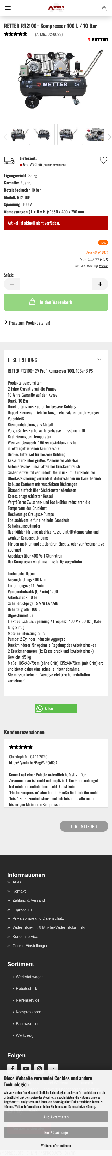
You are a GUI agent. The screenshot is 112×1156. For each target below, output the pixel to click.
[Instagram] (39, 1069)
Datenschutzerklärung (81, 1106)
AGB (17, 882)
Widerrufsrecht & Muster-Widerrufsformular (49, 927)
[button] (12, 284)
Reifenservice (27, 1000)
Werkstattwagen (29, 976)
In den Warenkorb (56, 302)
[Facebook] (12, 1069)
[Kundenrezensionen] (15, 35)
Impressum (22, 909)
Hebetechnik (26, 988)
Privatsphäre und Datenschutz (38, 918)
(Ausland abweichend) (54, 165)
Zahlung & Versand (29, 900)
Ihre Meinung (84, 826)
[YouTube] (26, 1069)
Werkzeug (24, 1035)
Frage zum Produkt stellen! (29, 323)
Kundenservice (25, 936)
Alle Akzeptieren (56, 1116)
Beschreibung (23, 360)
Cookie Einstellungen (30, 945)
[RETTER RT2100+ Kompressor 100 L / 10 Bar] (56, 76)
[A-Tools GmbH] (56, 8)
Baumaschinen (28, 1023)
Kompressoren (28, 1012)
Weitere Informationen (56, 1145)
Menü (8, 8)
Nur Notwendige (56, 1132)
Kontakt (19, 891)
